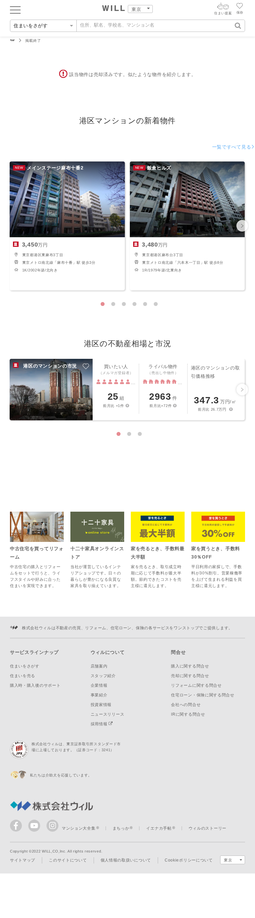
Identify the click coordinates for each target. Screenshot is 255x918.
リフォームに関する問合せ (196, 685)
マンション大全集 (79, 828)
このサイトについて (68, 860)
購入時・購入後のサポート (35, 685)
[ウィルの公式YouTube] (35, 827)
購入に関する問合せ (190, 666)
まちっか (121, 828)
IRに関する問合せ (188, 714)
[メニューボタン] (15, 9)
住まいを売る (22, 675)
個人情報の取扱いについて (126, 860)
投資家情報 (101, 704)
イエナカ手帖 (158, 828)
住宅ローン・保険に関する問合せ (202, 695)
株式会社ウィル (12, 40)
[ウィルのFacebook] (17, 827)
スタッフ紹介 (103, 675)
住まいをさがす (25, 666)
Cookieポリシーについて (189, 860)
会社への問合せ (186, 704)
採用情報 (100, 724)
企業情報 (99, 685)
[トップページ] (113, 9)
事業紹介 (99, 695)
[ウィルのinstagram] (52, 826)
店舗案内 (99, 666)
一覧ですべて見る (231, 147)
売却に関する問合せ (190, 675)
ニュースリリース (108, 714)
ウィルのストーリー (207, 828)
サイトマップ (22, 860)
